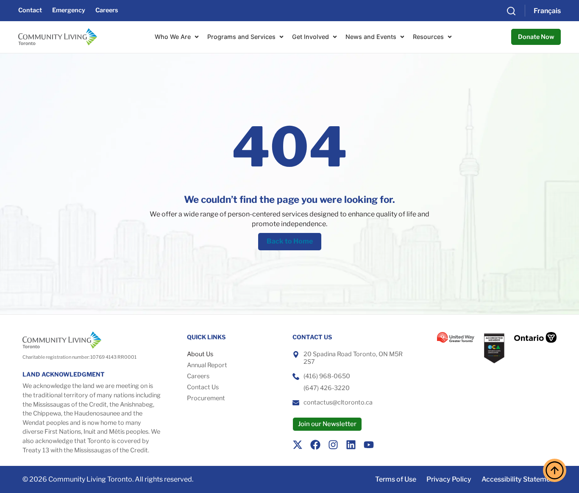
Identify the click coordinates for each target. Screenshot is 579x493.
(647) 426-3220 (326, 388)
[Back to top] (554, 470)
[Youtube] (369, 445)
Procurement (206, 398)
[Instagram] (333, 445)
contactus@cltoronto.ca (338, 402)
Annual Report (207, 365)
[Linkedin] (351, 445)
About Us (200, 354)
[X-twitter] (297, 445)
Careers (198, 376)
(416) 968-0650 (326, 376)
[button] (511, 10)
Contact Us (203, 387)
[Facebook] (315, 445)
